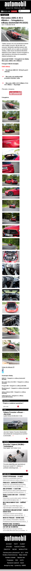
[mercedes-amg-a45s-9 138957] (10, 205)
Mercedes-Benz (6, 11)
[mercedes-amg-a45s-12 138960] (10, 244)
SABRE (24, 565)
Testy (16, 544)
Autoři (22, 563)
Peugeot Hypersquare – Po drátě (13, 476)
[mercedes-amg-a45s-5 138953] (10, 154)
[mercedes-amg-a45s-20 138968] (10, 104)
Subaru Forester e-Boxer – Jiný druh (13, 413)
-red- (3, 25)
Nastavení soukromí (13, 563)
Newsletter (9, 8)
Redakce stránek (10, 557)
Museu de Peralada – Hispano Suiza (13, 518)
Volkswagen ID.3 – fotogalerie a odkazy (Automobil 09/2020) (12, 396)
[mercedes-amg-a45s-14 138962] (10, 269)
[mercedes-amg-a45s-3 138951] (10, 129)
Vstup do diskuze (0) (8, 367)
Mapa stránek (23, 555)
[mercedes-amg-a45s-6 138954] (10, 167)
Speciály (9, 547)
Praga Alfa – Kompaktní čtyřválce (13, 482)
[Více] (27, 439)
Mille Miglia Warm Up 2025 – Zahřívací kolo (14, 503)
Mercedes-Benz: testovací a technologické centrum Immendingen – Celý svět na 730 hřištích (14, 525)
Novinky (9, 544)
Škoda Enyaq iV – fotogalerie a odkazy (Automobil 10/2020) (15, 389)
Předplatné (17, 8)
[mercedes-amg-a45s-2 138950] (10, 231)
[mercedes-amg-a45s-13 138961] (10, 256)
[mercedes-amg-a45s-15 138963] (10, 282)
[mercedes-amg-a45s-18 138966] (10, 320)
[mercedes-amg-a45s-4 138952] (10, 142)
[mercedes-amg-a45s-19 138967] (10, 333)
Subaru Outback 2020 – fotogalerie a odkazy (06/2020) (14, 392)
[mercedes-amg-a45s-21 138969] (10, 346)
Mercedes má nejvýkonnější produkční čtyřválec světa (13, 77)
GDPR (22, 560)
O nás (23, 8)
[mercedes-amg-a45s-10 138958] (10, 218)
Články (22, 544)
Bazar (14, 549)
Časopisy (7, 549)
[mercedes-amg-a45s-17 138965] (10, 307)
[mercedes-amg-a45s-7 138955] (10, 180)
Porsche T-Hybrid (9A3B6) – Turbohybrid (14, 445)
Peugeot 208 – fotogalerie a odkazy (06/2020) (14, 385)
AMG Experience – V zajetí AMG (12, 489)
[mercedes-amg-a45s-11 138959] (10, 358)
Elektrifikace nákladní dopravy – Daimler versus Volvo (15, 510)
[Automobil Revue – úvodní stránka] (15, 13)
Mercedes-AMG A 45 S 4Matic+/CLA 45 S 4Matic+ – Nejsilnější (16, 83)
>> (13, 435)
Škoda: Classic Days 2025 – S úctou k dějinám (14, 495)
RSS (16, 560)
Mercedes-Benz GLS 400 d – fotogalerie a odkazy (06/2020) (15, 382)
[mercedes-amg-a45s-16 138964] (10, 295)
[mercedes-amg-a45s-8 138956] (10, 193)
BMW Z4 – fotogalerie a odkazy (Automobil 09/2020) (13, 379)
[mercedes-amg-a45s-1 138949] (10, 116)
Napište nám (21, 557)
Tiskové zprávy (19, 547)
